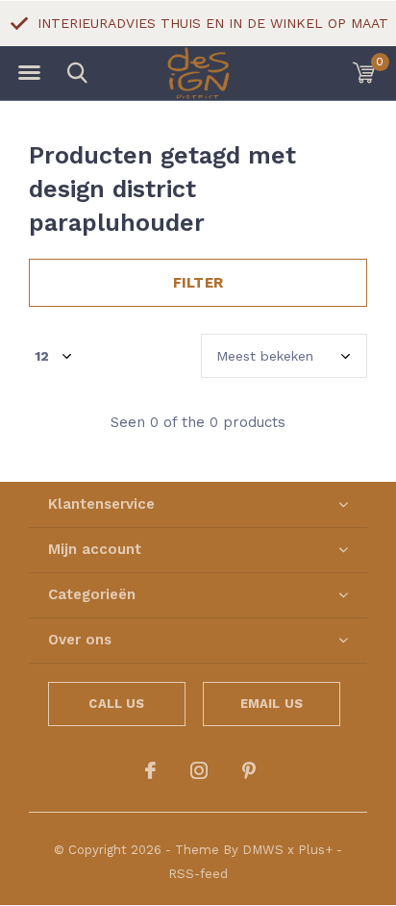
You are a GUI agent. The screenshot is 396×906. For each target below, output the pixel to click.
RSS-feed (198, 874)
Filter (198, 282)
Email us (271, 703)
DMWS (263, 850)
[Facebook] (150, 770)
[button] (29, 73)
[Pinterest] (249, 770)
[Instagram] (199, 770)
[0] (364, 72)
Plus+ (315, 850)
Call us (116, 703)
